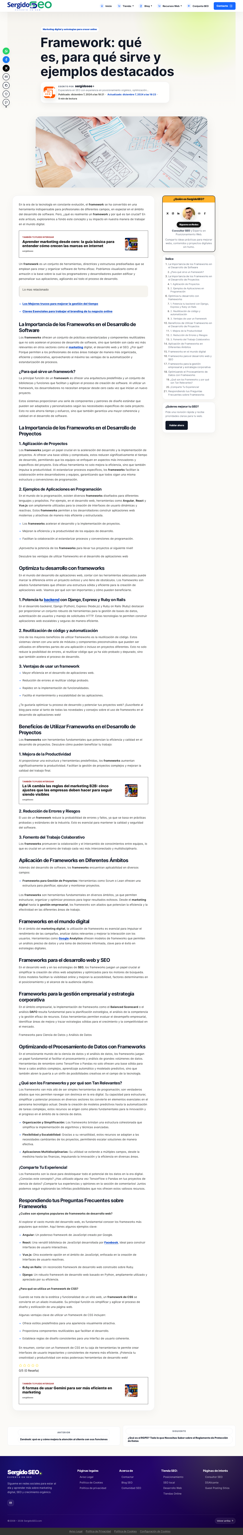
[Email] (10, 1503)
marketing (76, 347)
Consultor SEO (214, 1477)
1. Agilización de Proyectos (185, 284)
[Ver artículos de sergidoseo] (49, 92)
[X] (167, 213)
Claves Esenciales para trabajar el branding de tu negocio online (67, 311)
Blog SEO (127, 1482)
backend (51, 599)
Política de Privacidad (98, 1531)
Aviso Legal (86, 1477)
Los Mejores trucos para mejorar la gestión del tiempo (60, 303)
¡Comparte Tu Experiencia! (184, 387)
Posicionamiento (173, 1477)
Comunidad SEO (131, 1488)
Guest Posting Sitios (217, 1488)
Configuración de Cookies (155, 1531)
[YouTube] (199, 213)
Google (64, 938)
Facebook (111, 1242)
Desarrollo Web (172, 1488)
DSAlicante (212, 1482)
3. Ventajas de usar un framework (188, 318)
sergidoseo (84, 86)
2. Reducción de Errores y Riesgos (188, 335)
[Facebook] (204, 213)
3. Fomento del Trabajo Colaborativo (190, 339)
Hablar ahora (176, 425)
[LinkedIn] (178, 213)
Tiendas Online (172, 1493)
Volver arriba (225, 1520)
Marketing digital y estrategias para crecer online (70, 29)
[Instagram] (173, 213)
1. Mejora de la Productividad (186, 330)
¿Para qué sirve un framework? (187, 272)
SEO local (169, 1482)
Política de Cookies (91, 1482)
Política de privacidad (93, 1488)
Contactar (128, 1477)
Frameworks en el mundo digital (187, 351)
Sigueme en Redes (188, 224)
